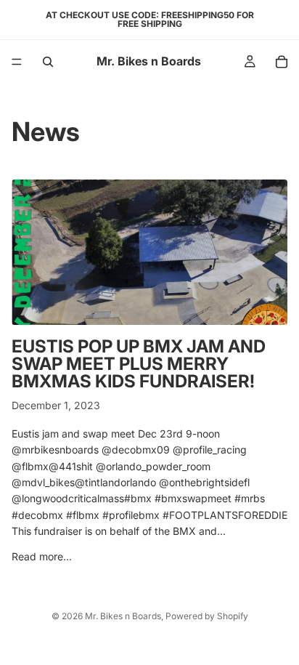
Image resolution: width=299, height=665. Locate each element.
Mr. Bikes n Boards (123, 615)
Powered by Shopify (206, 615)
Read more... (42, 556)
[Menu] (16, 61)
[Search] (48, 62)
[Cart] (282, 62)
